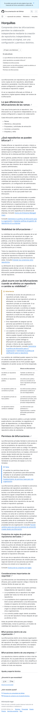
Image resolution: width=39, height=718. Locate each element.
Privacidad (25, 709)
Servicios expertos (12, 711)
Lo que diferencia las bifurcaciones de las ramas (15, 103)
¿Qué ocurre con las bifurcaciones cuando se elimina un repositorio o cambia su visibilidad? (19, 283)
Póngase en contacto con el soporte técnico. (16, 696)
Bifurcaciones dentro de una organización (13, 633)
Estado (31, 709)
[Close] (33, 3)
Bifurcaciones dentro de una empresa (17, 653)
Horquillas (35, 16)
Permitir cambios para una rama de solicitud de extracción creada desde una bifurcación (18, 527)
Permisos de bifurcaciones (15, 436)
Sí (5, 681)
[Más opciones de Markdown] (20, 50)
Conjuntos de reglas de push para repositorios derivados (16, 535)
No (12, 681)
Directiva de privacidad (7, 684)
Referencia (26, 16)
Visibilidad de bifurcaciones (15, 229)
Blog (21, 711)
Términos (17, 709)
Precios (3, 711)
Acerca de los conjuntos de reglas (19, 568)
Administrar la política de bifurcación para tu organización (21, 348)
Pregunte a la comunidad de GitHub (13, 693)
